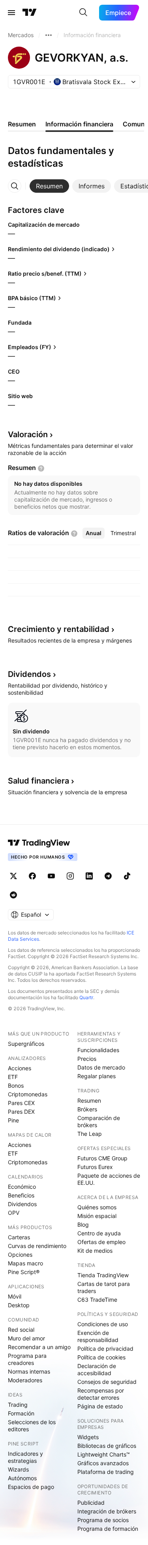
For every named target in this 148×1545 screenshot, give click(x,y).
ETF (13, 1076)
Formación (21, 1413)
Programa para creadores (27, 1359)
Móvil (14, 1296)
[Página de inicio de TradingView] (29, 12)
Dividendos (22, 1204)
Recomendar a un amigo (39, 1347)
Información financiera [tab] (79, 124)
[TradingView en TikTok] (127, 876)
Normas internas (29, 1371)
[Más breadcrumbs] (48, 35)
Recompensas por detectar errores (100, 1394)
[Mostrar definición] (41, 468)
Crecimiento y (58, 629)
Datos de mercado (101, 1067)
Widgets (88, 1437)
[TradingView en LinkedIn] (89, 876)
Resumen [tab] (22, 124)
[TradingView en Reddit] (13, 894)
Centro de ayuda (99, 1233)
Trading (18, 1404)
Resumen (89, 1100)
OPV (13, 1212)
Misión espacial (96, 1215)
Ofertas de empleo (101, 1242)
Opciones (20, 1254)
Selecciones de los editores (32, 1425)
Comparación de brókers (98, 1121)
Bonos (16, 1085)
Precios (86, 1058)
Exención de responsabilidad (97, 1336)
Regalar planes (96, 1076)
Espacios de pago (31, 1486)
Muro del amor (26, 1338)
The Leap (89, 1133)
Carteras (19, 1237)
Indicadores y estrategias (25, 1457)
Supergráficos (26, 1043)
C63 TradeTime (97, 1299)
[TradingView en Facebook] (32, 876)
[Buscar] (83, 13)
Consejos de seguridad (107, 1381)
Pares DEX (21, 1111)
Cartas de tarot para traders (103, 1287)
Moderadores (25, 1380)
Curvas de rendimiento (37, 1245)
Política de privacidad (105, 1348)
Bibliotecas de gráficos (106, 1445)
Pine (13, 1120)
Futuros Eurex (95, 1166)
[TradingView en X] (13, 876)
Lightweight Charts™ (103, 1454)
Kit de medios (94, 1250)
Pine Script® (23, 1272)
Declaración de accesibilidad (96, 1369)
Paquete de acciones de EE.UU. (108, 1179)
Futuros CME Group (102, 1158)
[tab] (49, 186)
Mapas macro (25, 1263)
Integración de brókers (106, 1511)
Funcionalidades (98, 1050)
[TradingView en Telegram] (108, 876)
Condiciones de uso (102, 1324)
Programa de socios (103, 1520)
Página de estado (100, 1406)
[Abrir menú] (11, 13)
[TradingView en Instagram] (70, 876)
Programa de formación (107, 1528)
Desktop (19, 1305)
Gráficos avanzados (103, 1463)
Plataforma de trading (105, 1471)
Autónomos (22, 1478)
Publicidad (91, 1502)
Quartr (86, 997)
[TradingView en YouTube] (51, 876)
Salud (38, 781)
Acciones (19, 1068)
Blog (83, 1224)
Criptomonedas (27, 1094)
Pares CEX (21, 1103)
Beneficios (21, 1195)
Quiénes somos (96, 1207)
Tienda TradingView (103, 1275)
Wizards (18, 1469)
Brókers (87, 1109)
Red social (21, 1329)
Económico (22, 1186)
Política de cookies (101, 1357)
